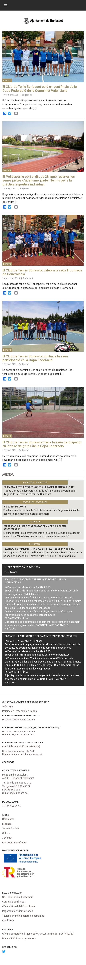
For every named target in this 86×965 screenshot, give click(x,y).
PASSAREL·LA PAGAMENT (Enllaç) (23, 641)
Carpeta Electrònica (13, 901)
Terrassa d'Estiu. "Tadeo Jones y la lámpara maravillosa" (38, 487)
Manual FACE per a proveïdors (19, 938)
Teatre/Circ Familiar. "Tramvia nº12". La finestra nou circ (38, 548)
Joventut (7, 837)
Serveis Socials (10, 828)
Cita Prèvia (8, 762)
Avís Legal (8, 706)
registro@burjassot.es (15, 793)
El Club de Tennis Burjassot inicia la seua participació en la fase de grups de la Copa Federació (41, 444)
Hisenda (7, 824)
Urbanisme (8, 819)
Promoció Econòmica (14, 842)
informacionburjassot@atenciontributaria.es (46, 590)
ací (13, 628)
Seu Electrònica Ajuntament (17, 897)
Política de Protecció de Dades (19, 711)
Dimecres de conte (14, 506)
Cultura (6, 833)
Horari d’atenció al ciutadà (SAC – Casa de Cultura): (31, 727)
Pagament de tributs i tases (17, 911)
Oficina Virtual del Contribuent (19, 906)
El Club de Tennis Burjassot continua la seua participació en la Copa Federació (35, 358)
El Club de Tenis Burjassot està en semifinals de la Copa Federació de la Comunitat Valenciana (39, 89)
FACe (10, 929)
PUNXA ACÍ (11, 572)
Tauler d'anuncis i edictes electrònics (23, 915)
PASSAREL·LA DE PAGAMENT (52, 625)
